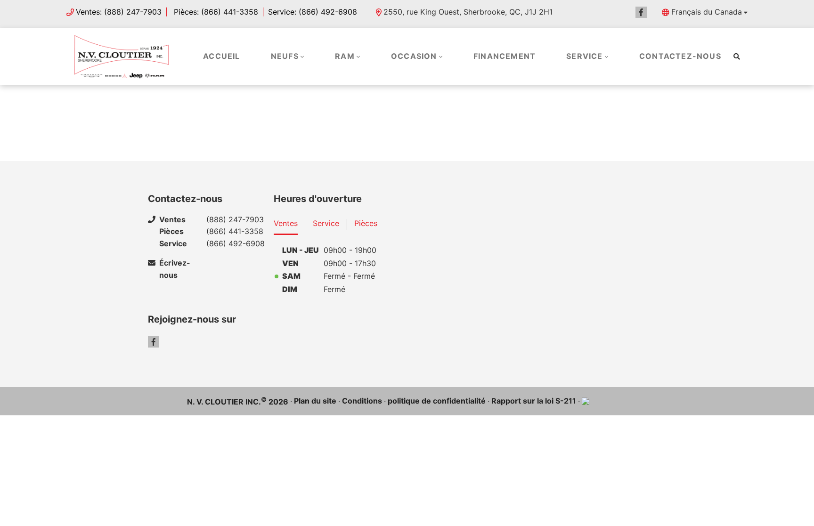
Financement (504, 56)
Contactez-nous (680, 56)
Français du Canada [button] (706, 11)
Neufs (285, 56)
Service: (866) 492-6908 (312, 11)
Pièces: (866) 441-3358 (214, 11)
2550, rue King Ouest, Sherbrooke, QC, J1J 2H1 (468, 11)
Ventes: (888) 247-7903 (119, 11)
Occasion (414, 56)
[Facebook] (641, 12)
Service (584, 56)
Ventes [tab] (286, 223)
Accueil (221, 56)
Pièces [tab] (365, 223)
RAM (345, 56)
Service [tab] (326, 223)
